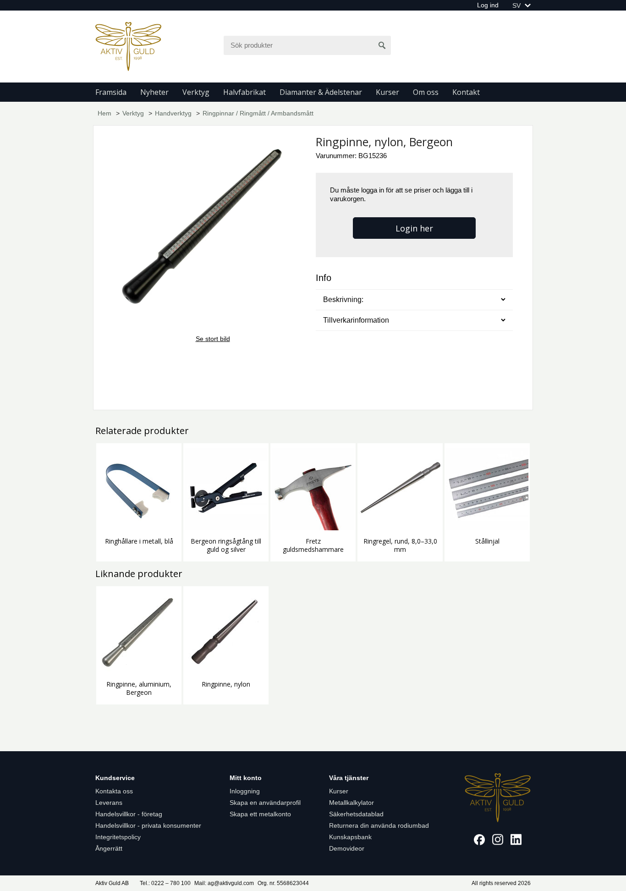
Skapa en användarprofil (265, 802)
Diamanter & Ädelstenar (321, 92)
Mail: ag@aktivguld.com (224, 883)
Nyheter (154, 92)
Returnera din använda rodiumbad (379, 825)
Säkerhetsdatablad (356, 814)
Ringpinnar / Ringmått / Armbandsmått (258, 113)
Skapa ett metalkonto (260, 814)
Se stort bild (213, 338)
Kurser (387, 92)
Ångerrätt (108, 848)
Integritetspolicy (118, 837)
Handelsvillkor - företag (128, 814)
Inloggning (245, 791)
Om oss (426, 92)
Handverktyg (173, 113)
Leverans (108, 802)
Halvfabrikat (244, 92)
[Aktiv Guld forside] (128, 46)
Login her (414, 228)
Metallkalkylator (351, 802)
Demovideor (346, 848)
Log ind (488, 5)
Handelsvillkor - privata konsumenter (148, 825)
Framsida (110, 92)
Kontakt (466, 92)
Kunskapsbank (350, 837)
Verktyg (195, 92)
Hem (104, 113)
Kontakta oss (114, 791)
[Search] (382, 45)
